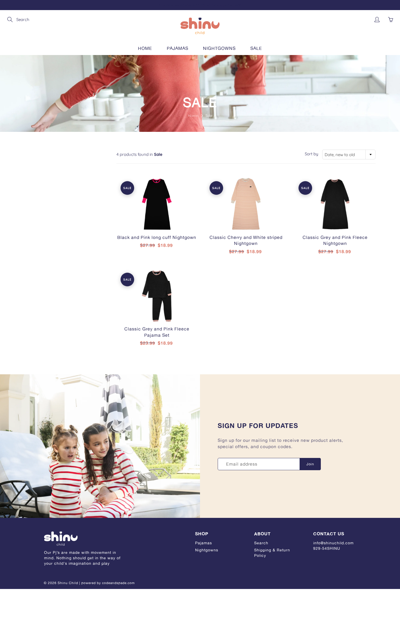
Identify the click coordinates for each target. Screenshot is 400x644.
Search (261, 542)
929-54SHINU (326, 548)
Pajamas (177, 48)
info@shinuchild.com (333, 542)
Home (145, 48)
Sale (256, 48)
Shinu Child (68, 583)
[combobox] (349, 154)
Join (310, 464)
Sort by (311, 153)
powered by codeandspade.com (108, 583)
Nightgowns (219, 48)
